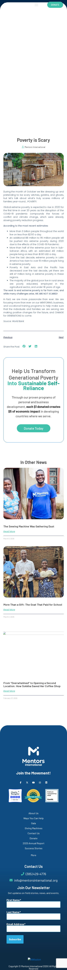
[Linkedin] (46, 782)
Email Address (15, 924)
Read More (9, 531)
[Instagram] (40, 782)
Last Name (13, 912)
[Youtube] (33, 782)
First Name (13, 900)
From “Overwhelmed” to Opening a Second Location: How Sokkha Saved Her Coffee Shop (31, 684)
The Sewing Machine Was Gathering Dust (28, 526)
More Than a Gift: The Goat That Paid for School (32, 604)
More (33, 855)
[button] (24, 346)
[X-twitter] (27, 782)
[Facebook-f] (21, 782)
